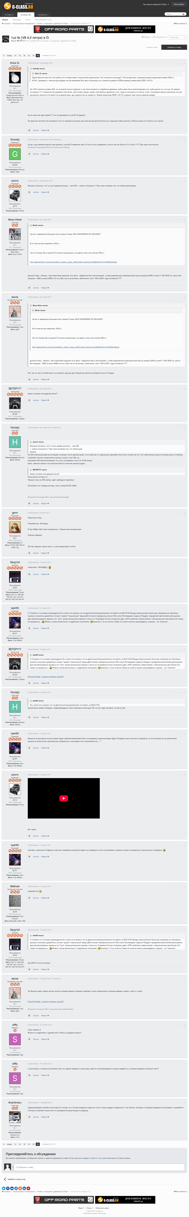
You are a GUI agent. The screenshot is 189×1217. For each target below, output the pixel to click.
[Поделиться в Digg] (12, 1188)
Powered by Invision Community (94, 1213)
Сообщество (26, 14)
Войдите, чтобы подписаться (155, 37)
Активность (42, 14)
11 (184, 37)
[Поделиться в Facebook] (8, 1188)
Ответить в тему (174, 47)
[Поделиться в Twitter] (4, 1188)
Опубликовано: (40, 63)
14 (29, 55)
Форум (5, 19)
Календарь (17, 19)
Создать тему (151, 47)
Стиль (89, 1208)
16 (38, 55)
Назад (9, 55)
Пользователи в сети (43, 19)
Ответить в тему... (26, 1167)
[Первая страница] (4, 55)
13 (24, 55)
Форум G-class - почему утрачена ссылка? (46, 676)
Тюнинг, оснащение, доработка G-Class (59, 40)
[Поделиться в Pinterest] (28, 1188)
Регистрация (179, 4)
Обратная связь (102, 1208)
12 (20, 55)
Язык (80, 1208)
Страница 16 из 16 (48, 55)
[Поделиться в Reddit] (20, 1188)
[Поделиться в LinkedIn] (24, 1188)
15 (33, 55)
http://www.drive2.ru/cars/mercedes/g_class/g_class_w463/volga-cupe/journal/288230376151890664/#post (73, 262)
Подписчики (174, 37)
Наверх (44, 130)
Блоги (28, 19)
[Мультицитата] (29, 130)
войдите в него (96, 1158)
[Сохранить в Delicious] (16, 1188)
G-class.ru (9, 14)
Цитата (36, 130)
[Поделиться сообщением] (184, 63)
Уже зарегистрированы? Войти (155, 4)
